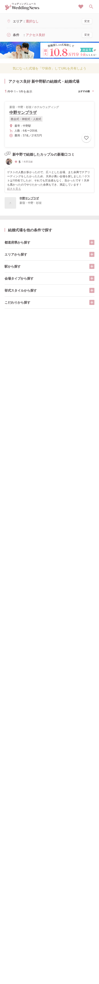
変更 (87, 21)
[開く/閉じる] (91, 242)
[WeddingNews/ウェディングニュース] (22, 8)
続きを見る (14, 189)
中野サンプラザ (23, 112)
